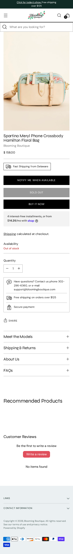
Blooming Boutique (17, 146)
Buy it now (37, 204)
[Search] (4, 27)
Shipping (10, 234)
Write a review (36, 454)
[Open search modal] (59, 15)
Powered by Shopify (14, 528)
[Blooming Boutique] (36, 15)
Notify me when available (36, 180)
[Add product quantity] (18, 268)
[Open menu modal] (6, 15)
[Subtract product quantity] (7, 268)
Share (13, 320)
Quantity (10, 261)
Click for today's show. (29, 2)
